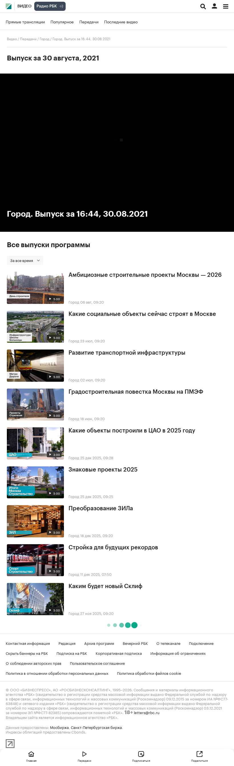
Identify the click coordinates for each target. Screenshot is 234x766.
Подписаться (141, 760)
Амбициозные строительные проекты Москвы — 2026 (145, 275)
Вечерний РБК (135, 643)
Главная (31, 760)
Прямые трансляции (25, 21)
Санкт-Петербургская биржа (96, 727)
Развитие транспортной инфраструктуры (126, 353)
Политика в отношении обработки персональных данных (57, 673)
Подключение (201, 643)
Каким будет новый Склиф (105, 586)
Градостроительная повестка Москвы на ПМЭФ (135, 392)
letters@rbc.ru (147, 712)
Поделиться (199, 760)
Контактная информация (28, 643)
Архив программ (99, 643)
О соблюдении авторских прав (33, 663)
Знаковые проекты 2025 (103, 470)
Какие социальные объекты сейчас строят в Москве (142, 314)
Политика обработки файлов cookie (149, 673)
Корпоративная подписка (119, 653)
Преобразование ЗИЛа (100, 508)
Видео (24, 6)
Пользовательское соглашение (97, 663)
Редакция (67, 643)
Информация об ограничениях (178, 653)
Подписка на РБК (72, 653)
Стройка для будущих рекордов (113, 547)
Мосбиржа (59, 727)
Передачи (88, 21)
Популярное (62, 21)
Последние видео (121, 21)
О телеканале (168, 643)
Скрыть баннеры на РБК (27, 653)
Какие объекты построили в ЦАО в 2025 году (131, 431)
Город (44, 38)
